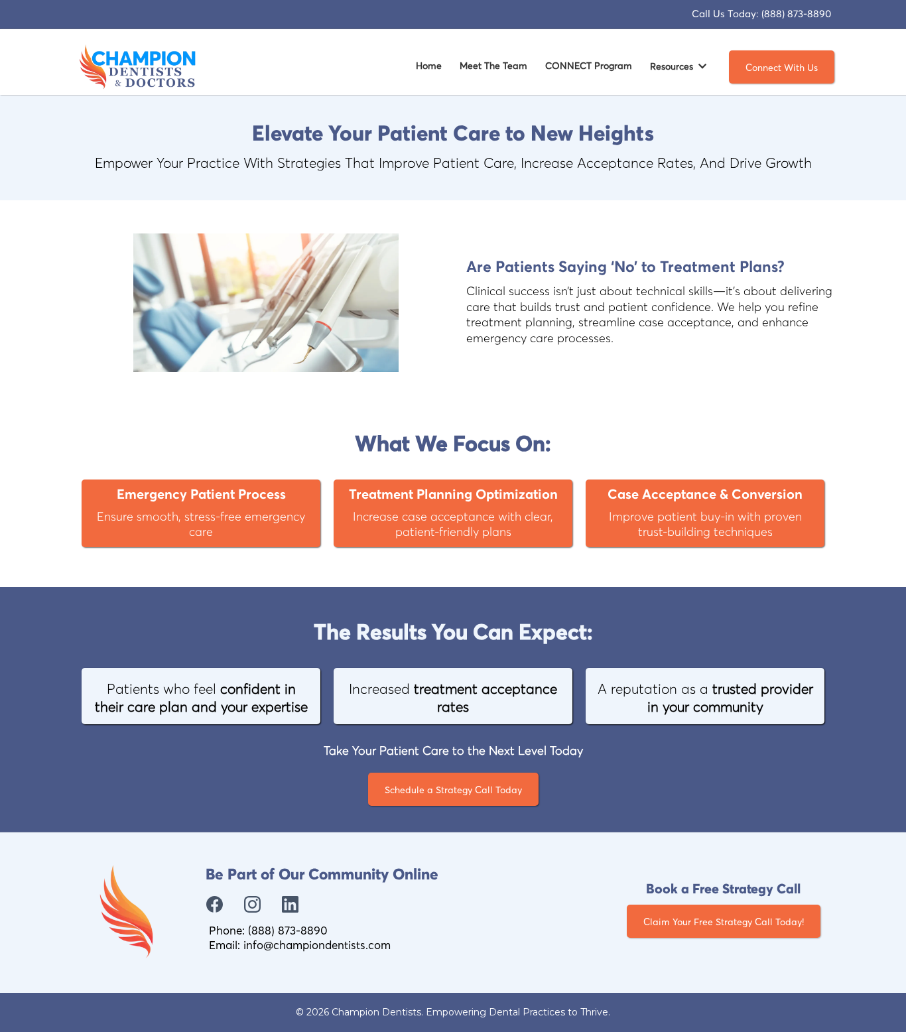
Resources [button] (673, 67)
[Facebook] (214, 904)
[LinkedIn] (290, 904)
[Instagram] (252, 904)
